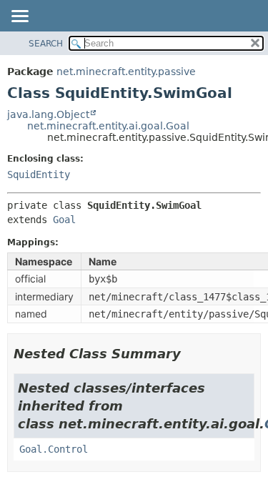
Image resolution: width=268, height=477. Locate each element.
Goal (64, 219)
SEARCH (46, 44)
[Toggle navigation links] (19, 17)
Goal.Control (53, 449)
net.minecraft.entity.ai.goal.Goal (108, 126)
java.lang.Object (48, 114)
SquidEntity (38, 174)
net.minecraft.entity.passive (126, 71)
